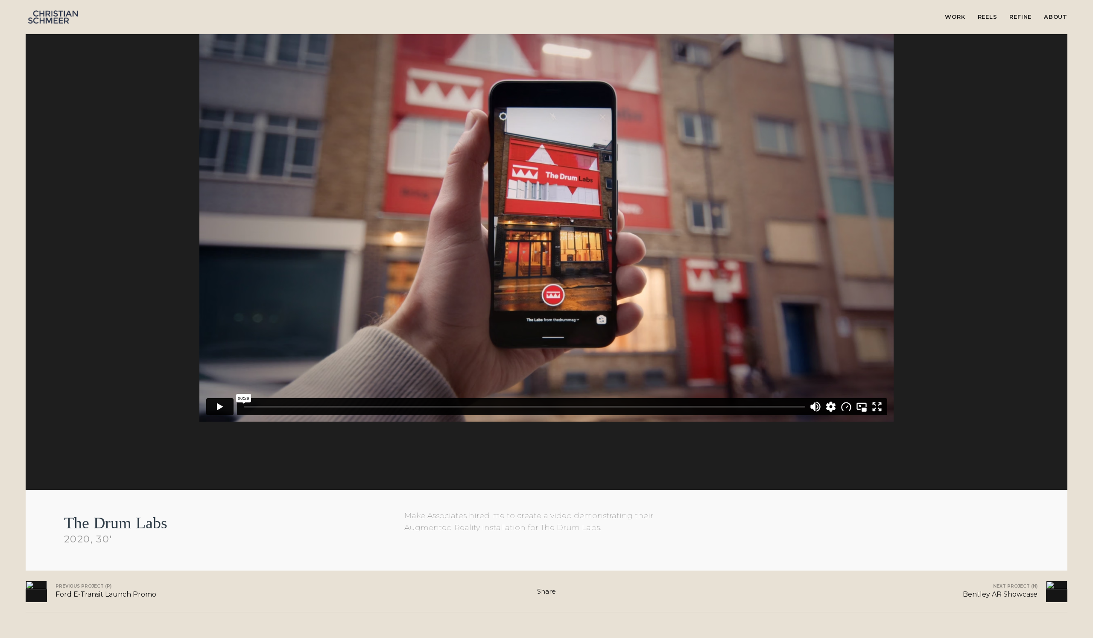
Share (546, 591)
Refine (1020, 16)
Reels (987, 16)
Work (955, 16)
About (1055, 16)
